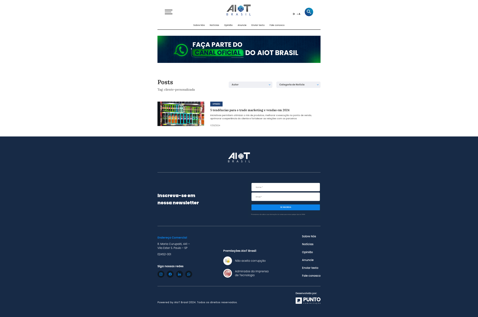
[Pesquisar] (309, 12)
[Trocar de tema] (294, 14)
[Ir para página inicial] (239, 9)
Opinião (228, 25)
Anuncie (242, 25)
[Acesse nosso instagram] (160, 274)
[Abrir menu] (168, 12)
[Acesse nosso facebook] (170, 274)
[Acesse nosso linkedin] (179, 274)
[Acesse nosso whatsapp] (188, 274)
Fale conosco (277, 25)
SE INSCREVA (285, 207)
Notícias (214, 25)
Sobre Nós (199, 25)
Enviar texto (258, 25)
